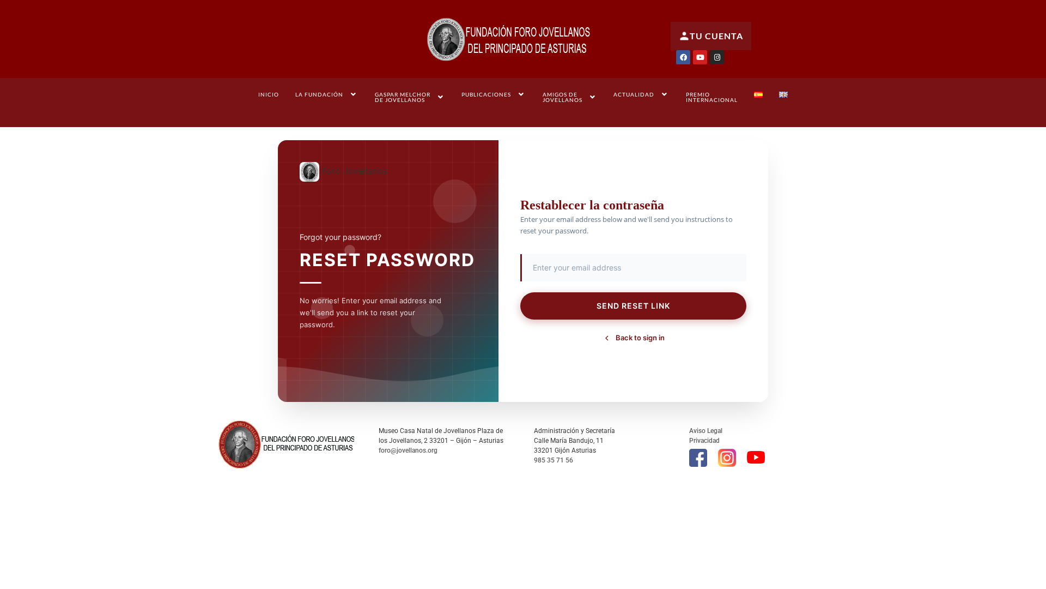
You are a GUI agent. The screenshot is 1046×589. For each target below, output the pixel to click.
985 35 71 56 (553, 460)
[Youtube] (700, 57)
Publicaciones (486, 94)
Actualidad (633, 94)
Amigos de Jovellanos (562, 97)
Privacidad (704, 440)
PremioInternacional (712, 97)
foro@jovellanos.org (408, 450)
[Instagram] (717, 57)
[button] (327, 94)
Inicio (268, 94)
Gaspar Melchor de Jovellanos (402, 97)
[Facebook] (683, 57)
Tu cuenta (716, 36)
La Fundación (319, 94)
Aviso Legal (705, 431)
